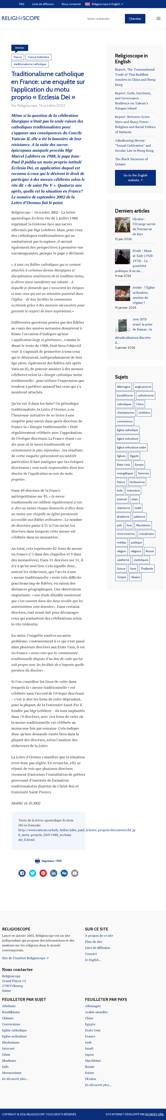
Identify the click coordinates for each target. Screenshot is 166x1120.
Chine (140, 404)
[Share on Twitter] (32, 876)
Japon (89, 1054)
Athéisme (9, 1006)
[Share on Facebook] (22, 876)
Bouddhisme (11, 1012)
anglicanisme (143, 387)
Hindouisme (10, 1042)
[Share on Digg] (64, 876)
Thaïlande (147, 568)
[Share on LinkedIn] (53, 876)
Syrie (133, 568)
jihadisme (123, 516)
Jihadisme (9, 1060)
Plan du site (93, 941)
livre (129, 525)
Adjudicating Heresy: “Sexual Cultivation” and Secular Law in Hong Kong (134, 145)
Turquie (121, 577)
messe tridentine (38, 57)
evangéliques (125, 473)
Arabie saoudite (96, 1012)
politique (136, 542)
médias (121, 542)
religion (121, 551)
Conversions (11, 1024)
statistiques (141, 560)
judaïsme (139, 516)
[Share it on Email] (74, 876)
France (18, 57)
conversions (125, 421)
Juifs (5, 1066)
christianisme (125, 412)
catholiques (124, 404)
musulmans (146, 534)
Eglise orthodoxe (127, 439)
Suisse (121, 568)
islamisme (123, 508)
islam (135, 499)
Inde (119, 490)
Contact (91, 954)
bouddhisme (125, 395)
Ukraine (135, 577)
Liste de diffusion (43, 4)
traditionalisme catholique (30, 64)
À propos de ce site (99, 935)
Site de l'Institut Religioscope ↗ (25, 958)
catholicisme (146, 395)
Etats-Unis (123, 464)
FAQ (21, 4)
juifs (119, 525)
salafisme (123, 560)
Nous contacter (71, 4)
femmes (143, 473)
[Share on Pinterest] (43, 876)
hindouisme (137, 482)
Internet (122, 499)
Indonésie (133, 490)
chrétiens (144, 412)
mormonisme (126, 534)
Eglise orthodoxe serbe (131, 447)
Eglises (121, 456)
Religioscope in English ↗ (107, 4)
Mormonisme (11, 1072)
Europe (139, 464)
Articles (19, 48)
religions (136, 551)
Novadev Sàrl (154, 1114)
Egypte (134, 456)
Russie (150, 551)
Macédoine (143, 525)
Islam (6, 1054)
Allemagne (123, 387)
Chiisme (7, 1018)
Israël (138, 508)
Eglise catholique (127, 430)
